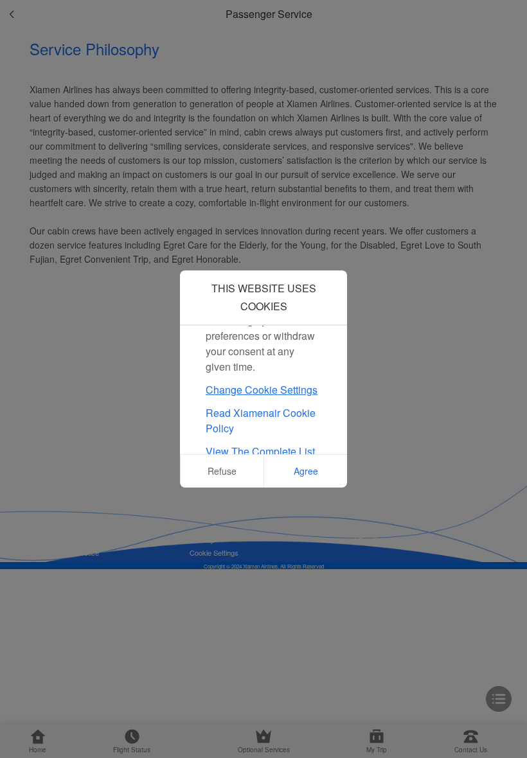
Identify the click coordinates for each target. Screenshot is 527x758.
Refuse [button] (222, 470)
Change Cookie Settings (261, 389)
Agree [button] (306, 470)
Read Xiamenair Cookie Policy (261, 420)
